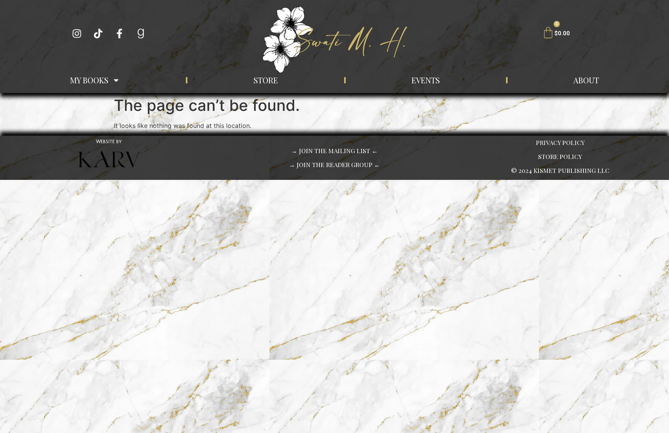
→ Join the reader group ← (334, 164)
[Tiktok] (98, 33)
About (586, 80)
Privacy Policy (560, 142)
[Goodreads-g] (141, 33)
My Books (89, 80)
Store (266, 80)
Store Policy (560, 156)
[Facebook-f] (119, 33)
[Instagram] (77, 33)
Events (426, 80)
